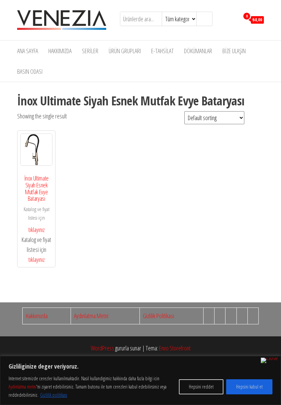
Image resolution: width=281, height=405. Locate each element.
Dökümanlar (198, 51)
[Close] (269, 360)
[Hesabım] (232, 19)
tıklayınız (36, 229)
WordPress (102, 348)
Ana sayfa (27, 51)
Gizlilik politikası (53, 395)
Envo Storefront (175, 348)
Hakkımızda (60, 51)
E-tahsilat (162, 51)
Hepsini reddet (201, 386)
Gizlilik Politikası (158, 316)
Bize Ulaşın (234, 51)
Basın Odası (29, 71)
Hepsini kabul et (249, 386)
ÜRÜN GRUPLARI (125, 51)
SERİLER (90, 51)
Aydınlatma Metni (91, 316)
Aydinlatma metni (22, 386)
